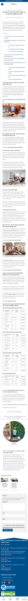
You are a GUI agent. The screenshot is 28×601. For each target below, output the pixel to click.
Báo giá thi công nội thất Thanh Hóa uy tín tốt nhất (5, 485)
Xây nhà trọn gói (12, 301)
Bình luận (5, 501)
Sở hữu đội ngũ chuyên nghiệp (16, 49)
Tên (3, 513)
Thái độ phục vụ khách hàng (15, 51)
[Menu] (2, 4)
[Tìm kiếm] (26, 4)
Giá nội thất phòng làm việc (15, 79)
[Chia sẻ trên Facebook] (10, 412)
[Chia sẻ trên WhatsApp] (8, 412)
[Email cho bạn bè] (15, 412)
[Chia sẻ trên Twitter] (13, 412)
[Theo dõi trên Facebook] (2, 583)
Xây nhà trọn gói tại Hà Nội (14, 270)
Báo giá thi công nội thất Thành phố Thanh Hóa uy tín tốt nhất (14, 485)
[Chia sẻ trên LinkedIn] (20, 412)
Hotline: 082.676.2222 (6, 554)
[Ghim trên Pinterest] (17, 412)
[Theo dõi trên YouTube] (9, 583)
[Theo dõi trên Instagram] (4, 583)
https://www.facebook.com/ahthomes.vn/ (17, 404)
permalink (19, 417)
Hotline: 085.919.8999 (6, 561)
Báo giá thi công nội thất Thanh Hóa (14, 10)
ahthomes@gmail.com (6, 569)
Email (4, 519)
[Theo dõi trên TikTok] (7, 583)
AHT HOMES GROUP (19, 17)
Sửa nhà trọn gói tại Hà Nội (14, 240)
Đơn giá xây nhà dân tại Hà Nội (15, 147)
